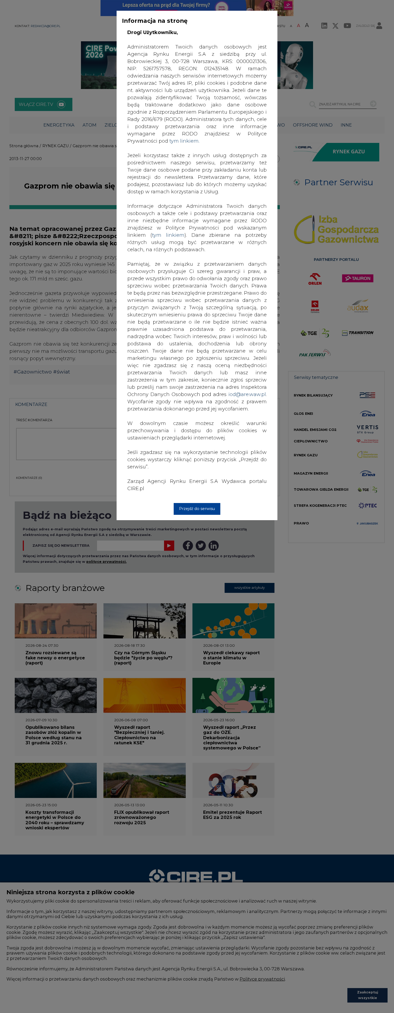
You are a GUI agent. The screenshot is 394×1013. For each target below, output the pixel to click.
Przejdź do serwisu (197, 508)
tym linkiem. (184, 141)
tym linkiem (168, 235)
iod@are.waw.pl (247, 394)
